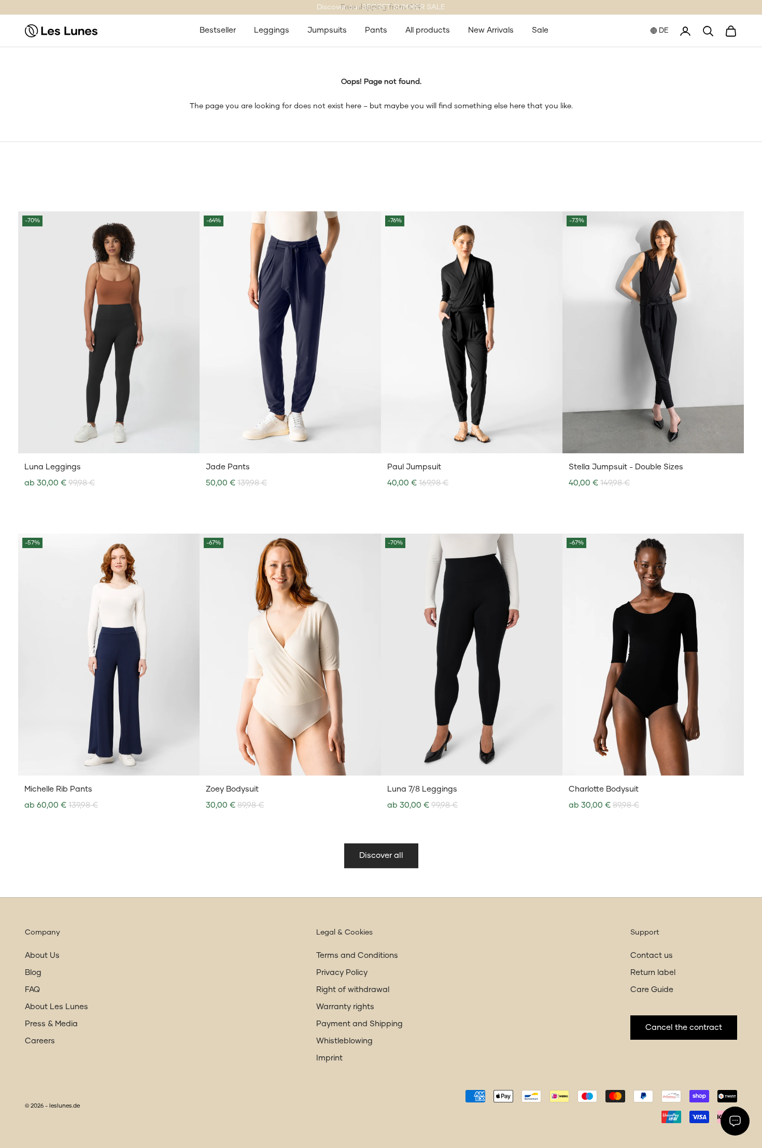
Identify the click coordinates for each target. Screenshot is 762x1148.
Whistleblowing (344, 1041)
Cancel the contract (683, 1027)
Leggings (271, 30)
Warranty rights (345, 1007)
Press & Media (51, 1024)
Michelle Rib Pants (58, 789)
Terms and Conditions (357, 955)
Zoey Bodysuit (232, 789)
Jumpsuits (327, 30)
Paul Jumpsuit (414, 467)
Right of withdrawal (352, 990)
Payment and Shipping (359, 1024)
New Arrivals (491, 30)
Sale (540, 30)
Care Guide (651, 990)
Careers (40, 1041)
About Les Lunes (56, 1007)
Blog (33, 973)
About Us (42, 955)
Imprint (329, 1058)
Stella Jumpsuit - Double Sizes (626, 467)
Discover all (381, 855)
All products (427, 30)
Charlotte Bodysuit (604, 789)
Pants (376, 30)
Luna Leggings (52, 467)
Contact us (651, 955)
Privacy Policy (342, 973)
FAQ (32, 990)
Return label (652, 973)
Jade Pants (228, 467)
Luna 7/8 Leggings (422, 789)
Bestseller (218, 30)
